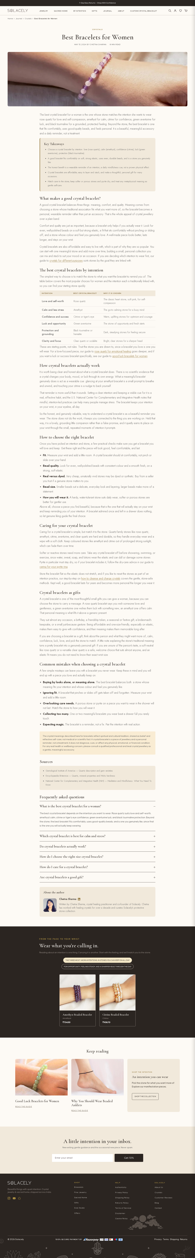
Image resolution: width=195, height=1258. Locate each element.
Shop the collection (145, 1096)
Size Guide (79, 1208)
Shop (77, 1182)
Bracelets (78, 1187)
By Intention (79, 11)
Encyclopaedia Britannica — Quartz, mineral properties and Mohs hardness (80, 775)
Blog (157, 1203)
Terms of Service (123, 1208)
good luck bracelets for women (129, 356)
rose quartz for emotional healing (112, 351)
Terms (166, 1239)
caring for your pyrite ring (53, 567)
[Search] (169, 10)
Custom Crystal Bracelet (143, 11)
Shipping (174, 1239)
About (121, 11)
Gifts (94, 11)
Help (117, 1183)
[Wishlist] (180, 10)
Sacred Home (61, 11)
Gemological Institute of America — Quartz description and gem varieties (79, 770)
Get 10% (129, 1157)
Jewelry (43, 11)
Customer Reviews (163, 1198)
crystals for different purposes (66, 261)
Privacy (158, 1239)
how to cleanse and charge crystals (100, 578)
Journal (107, 11)
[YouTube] (14, 1198)
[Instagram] (9, 1198)
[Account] (175, 10)
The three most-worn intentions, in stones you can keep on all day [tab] (98, 960)
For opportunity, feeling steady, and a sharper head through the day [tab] (97, 967)
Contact (158, 1208)
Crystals (28, 19)
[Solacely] (18, 10)
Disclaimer (120, 1213)
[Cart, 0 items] (185, 10)
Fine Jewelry (80, 1192)
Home (10, 19)
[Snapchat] (19, 1198)
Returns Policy (121, 1203)
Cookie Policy (121, 1219)
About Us (159, 1187)
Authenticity (120, 1187)
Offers (77, 1213)
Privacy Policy (121, 1193)
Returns (183, 1239)
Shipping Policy (122, 1198)
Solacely (160, 1183)
